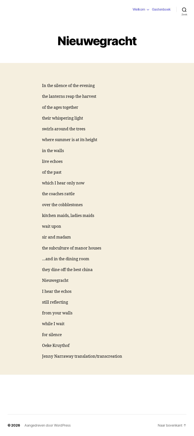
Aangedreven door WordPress (47, 425)
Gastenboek (161, 9)
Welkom (139, 9)
